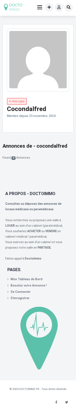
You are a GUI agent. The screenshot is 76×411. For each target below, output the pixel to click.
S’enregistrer (20, 298)
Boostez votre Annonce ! (29, 285)
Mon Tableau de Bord (26, 279)
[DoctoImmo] (13, 8)
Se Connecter (21, 292)
